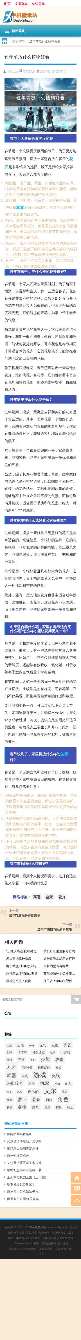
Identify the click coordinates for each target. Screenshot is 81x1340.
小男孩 (40, 1253)
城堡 (52, 1052)
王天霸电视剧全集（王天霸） (27, 1177)
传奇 (31, 1045)
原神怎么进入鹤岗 (18, 980)
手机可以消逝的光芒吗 (59, 951)
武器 (11, 1075)
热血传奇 (15, 1083)
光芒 (67, 1045)
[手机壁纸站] (40, 16)
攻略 (59, 1059)
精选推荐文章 (16, 1232)
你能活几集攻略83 (20, 1133)
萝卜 (22, 1099)
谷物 (22, 1107)
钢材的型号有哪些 (56, 966)
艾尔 (50, 1090)
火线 (56, 1075)
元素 (54, 1045)
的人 (68, 1083)
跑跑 (47, 1107)
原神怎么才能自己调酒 (22, 973)
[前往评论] (76, 1189)
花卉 (62, 896)
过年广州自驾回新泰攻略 (54, 929)
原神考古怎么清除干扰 (22, 1191)
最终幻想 (44, 1067)
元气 (43, 1045)
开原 (21, 1059)
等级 (19, 1092)
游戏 (39, 1074)
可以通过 (38, 1052)
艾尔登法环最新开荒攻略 (24, 1141)
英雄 (65, 1092)
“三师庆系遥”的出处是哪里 (24, 951)
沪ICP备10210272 (62, 1232)
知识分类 (38, 3)
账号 (35, 1106)
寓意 (20, 207)
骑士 (70, 1107)
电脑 (57, 1083)
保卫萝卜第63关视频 (57, 980)
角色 (63, 1099)
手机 (33, 1060)
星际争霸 (27, 1067)
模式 (58, 1067)
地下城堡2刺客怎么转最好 (24, 966)
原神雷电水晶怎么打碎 (59, 958)
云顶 (20, 1045)
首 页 (7, 3)
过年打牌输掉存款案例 (24, 915)
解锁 (10, 1107)
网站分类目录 (70, 1227)
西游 (49, 1099)
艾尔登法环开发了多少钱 (24, 1162)
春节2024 (19, 41)
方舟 (11, 1066)
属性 (10, 1060)
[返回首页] (76, 1177)
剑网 (10, 1052)
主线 (9, 1045)
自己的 (33, 1091)
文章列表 (21, 3)
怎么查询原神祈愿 (18, 958)
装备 (36, 1099)
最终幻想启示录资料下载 (24, 1170)
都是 (59, 1107)
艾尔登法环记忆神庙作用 (60, 973)
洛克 (25, 1076)
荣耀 (10, 1100)
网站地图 (31, 1232)
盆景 (64, 754)
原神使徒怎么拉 (18, 1155)
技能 (45, 1059)
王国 (31, 1083)
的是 (9, 1092)
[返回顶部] (76, 1200)
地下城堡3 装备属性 (21, 1184)
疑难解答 (44, 1232)
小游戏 (65, 1052)
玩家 (45, 1082)
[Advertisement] (40, 1299)
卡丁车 (22, 1052)
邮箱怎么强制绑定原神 (22, 1148)
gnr (16, 71)
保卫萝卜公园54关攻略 (23, 1198)
